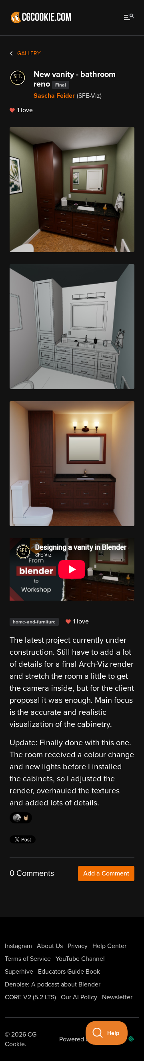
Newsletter (117, 997)
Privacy (78, 946)
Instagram (18, 946)
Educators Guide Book (69, 972)
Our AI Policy (79, 997)
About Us (50, 946)
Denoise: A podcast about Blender (52, 984)
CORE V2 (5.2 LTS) (30, 997)
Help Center (109, 946)
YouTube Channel (80, 959)
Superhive (19, 972)
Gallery (28, 53)
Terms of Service (28, 959)
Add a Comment (106, 873)
